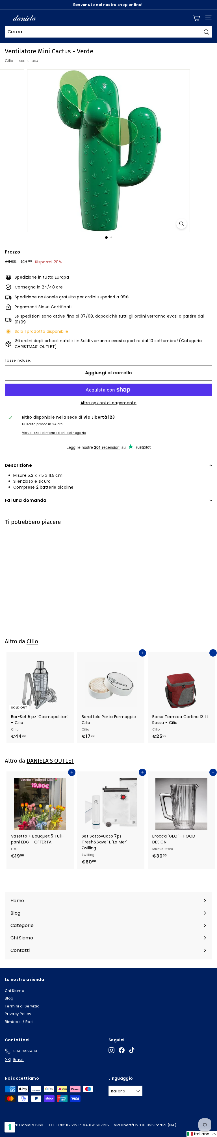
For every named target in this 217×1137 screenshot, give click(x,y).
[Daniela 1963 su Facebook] (122, 1050)
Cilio (9, 61)
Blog (9, 998)
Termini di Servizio (22, 1006)
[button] (201, 1134)
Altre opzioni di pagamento (108, 403)
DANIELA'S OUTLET (50, 760)
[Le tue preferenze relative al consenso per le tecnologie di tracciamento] (10, 1127)
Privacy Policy (18, 1013)
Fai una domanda (26, 500)
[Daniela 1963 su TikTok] (132, 1050)
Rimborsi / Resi (19, 1021)
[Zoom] (181, 223)
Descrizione (18, 465)
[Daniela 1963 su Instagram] (111, 1050)
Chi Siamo (14, 990)
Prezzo (12, 252)
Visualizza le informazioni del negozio (54, 432)
